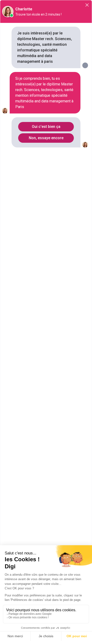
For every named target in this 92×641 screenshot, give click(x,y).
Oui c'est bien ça (46, 126)
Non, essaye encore (46, 138)
